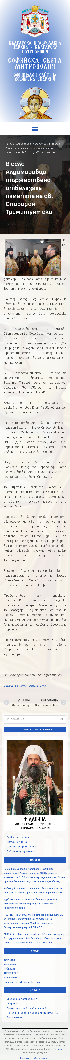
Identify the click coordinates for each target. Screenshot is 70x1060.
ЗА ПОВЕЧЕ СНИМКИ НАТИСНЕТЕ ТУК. (25, 685)
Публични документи (20, 851)
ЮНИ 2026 (10, 964)
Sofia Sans (59, 1049)
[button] (35, 129)
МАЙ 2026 (9, 968)
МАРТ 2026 (10, 977)
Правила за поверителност (35, 1058)
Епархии (12, 1003)
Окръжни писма (17, 842)
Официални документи (21, 846)
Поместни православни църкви (27, 1008)
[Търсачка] (62, 719)
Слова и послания (18, 837)
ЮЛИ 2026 (10, 960)
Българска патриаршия (22, 999)
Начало (10, 143)
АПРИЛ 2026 (11, 973)
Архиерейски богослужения (33, 143)
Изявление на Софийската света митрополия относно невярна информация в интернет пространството (30, 903)
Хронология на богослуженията (22, 982)
